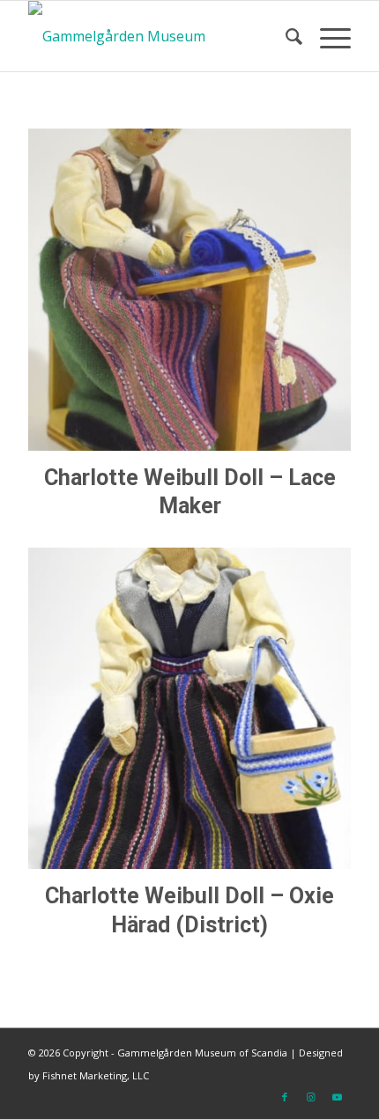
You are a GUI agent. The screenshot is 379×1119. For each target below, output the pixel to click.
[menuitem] (285, 36)
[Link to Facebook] (284, 1097)
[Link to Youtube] (337, 1097)
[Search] (285, 36)
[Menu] (326, 36)
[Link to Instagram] (311, 1097)
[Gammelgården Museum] (157, 36)
